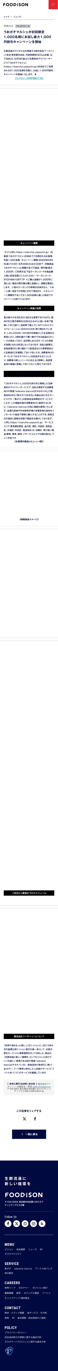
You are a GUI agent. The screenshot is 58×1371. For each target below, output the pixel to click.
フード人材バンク (43, 1268)
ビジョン (9, 1249)
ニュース (17, 16)
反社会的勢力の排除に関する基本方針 (23, 1337)
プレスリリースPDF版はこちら (29, 78)
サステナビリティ (13, 1254)
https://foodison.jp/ (42, 1086)
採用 (7, 1318)
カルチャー (24, 1288)
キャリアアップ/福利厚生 (17, 1298)
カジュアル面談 (31, 1293)
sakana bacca (23, 1268)
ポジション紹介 (40, 1288)
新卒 (18, 1293)
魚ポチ (8, 1268)
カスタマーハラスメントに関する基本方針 (25, 1341)
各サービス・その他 (37, 1313)
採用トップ (10, 1288)
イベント (46, 1293)
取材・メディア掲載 (14, 1313)
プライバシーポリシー (15, 1332)
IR (41, 1249)
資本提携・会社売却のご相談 (31, 1318)
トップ (6, 16)
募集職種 (9, 1293)
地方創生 (9, 1273)
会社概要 (20, 1249)
